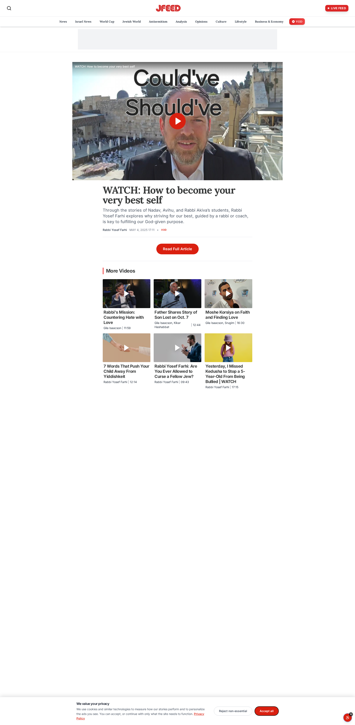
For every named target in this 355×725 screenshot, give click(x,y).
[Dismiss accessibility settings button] (351, 714)
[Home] (168, 8)
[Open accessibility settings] (347, 718)
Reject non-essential (233, 711)
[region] (177, 121)
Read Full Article (177, 249)
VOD (164, 229)
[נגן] (177, 121)
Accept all (267, 711)
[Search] (9, 8)
